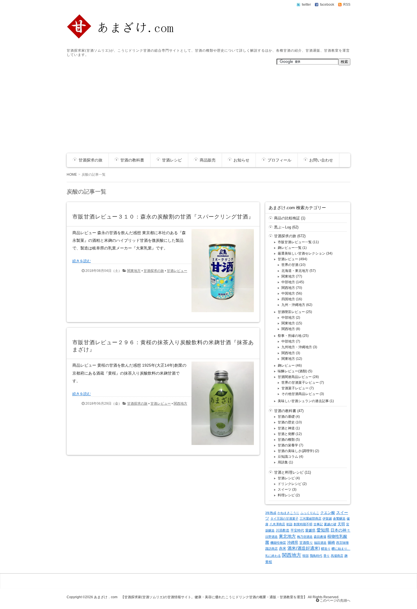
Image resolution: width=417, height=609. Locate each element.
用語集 (283, 462)
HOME (72, 175)
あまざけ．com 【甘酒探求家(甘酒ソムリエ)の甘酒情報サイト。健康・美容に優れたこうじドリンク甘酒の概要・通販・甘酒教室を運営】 (200, 597)
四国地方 (288, 299)
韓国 (305, 555)
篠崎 (331, 542)
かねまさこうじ (288, 512)
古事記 (318, 524)
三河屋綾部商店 (310, 518)
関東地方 (134, 271)
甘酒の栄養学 (288, 445)
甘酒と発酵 (286, 434)
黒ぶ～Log (282, 227)
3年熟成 (270, 512)
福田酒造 (320, 542)
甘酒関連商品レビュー (295, 377)
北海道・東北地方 (295, 271)
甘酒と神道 (286, 428)
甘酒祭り (306, 543)
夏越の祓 (330, 524)
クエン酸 (327, 513)
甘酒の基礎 (286, 417)
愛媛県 (310, 530)
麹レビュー (286, 366)
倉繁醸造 (339, 518)
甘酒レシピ (172, 160)
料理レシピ (286, 495)
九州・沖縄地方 (293, 305)
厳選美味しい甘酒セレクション (301, 253)
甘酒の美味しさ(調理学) (296, 451)
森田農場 (320, 536)
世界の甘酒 (289, 265)
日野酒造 (271, 536)
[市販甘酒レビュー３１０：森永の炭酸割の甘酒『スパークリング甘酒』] (220, 313)
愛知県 (323, 530)
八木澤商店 (277, 524)
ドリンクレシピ (290, 484)
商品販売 (208, 160)
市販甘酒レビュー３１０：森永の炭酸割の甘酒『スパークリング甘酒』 (163, 217)
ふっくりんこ (309, 512)
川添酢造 (282, 530)
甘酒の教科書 (132, 160)
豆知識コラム (288, 457)
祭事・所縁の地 (290, 336)
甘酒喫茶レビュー (291, 312)
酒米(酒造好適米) (303, 548)
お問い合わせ (321, 160)
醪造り (325, 548)
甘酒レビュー (177, 271)
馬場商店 (337, 555)
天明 (341, 524)
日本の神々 (340, 530)
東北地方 (287, 536)
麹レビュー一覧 (290, 248)
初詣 (289, 524)
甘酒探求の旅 (90, 160)
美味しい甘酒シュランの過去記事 (303, 401)
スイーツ (284, 490)
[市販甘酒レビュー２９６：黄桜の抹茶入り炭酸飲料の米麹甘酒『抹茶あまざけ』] (220, 446)
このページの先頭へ (334, 600)
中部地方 (288, 282)
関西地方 (180, 404)
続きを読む (81, 261)
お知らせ (241, 160)
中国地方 (288, 293)
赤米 (282, 548)
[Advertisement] (208, 110)
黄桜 (268, 562)
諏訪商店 (271, 548)
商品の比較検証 (287, 218)
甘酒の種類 (286, 440)
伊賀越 (327, 518)
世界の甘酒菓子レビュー (300, 383)
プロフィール (279, 160)
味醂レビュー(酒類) (292, 371)
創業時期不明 (303, 524)
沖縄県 (292, 542)
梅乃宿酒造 (305, 536)
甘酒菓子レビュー (295, 388)
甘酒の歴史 (286, 422)
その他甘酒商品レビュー (300, 394)
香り (326, 555)
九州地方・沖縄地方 (296, 347)
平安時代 (297, 530)
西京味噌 (342, 542)
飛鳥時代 (316, 555)
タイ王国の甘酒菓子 (284, 518)
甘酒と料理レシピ (289, 472)
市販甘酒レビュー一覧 (295, 242)
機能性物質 (278, 542)
